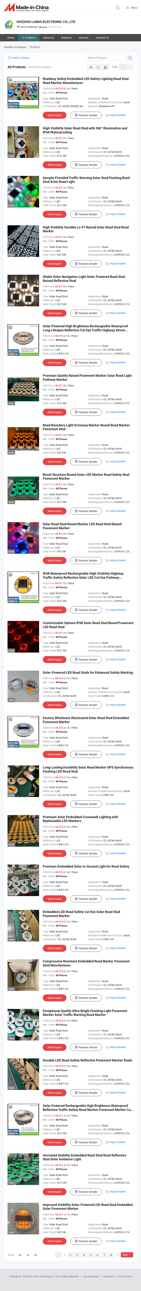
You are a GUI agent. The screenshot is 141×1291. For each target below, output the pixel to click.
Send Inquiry (55, 115)
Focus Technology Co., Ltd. (46, 1276)
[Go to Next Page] (129, 67)
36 (27, 1255)
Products (30, 37)
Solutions (66, 37)
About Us (48, 37)
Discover (84, 37)
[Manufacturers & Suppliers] (27, 7)
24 (19, 1255)
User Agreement (91, 1276)
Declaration (108, 1276)
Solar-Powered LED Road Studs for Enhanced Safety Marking (88, 672)
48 (35, 1255)
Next (125, 1254)
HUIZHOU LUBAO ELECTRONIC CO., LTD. (46, 22)
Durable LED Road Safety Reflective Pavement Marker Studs (87, 1060)
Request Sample (88, 115)
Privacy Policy (125, 1276)
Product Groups (19, 57)
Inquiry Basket (117, 115)
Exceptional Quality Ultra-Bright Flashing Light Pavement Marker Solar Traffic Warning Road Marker (85, 1013)
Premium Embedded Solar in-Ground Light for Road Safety (86, 866)
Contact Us (102, 37)
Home (10, 37)
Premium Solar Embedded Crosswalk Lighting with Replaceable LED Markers (80, 819)
